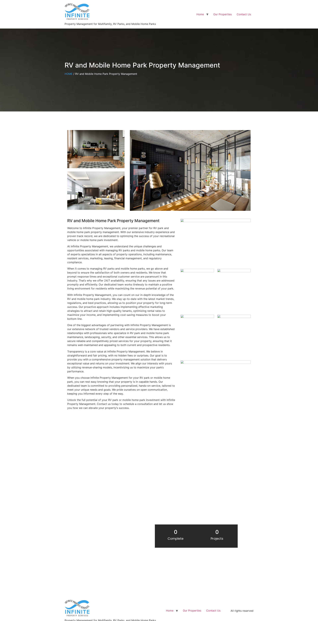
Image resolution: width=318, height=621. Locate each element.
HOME (69, 73)
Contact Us (244, 14)
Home (200, 14)
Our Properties (222, 14)
